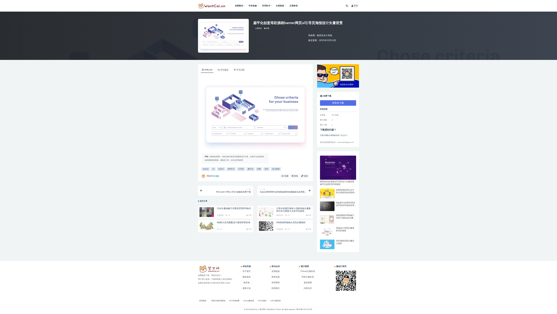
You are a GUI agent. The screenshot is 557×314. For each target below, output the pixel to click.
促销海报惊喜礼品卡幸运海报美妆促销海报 (345, 192)
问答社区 (308, 288)
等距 (266, 169)
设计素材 (276, 169)
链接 (305, 176)
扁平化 (250, 169)
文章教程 (293, 6)
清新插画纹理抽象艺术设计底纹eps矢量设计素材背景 (345, 218)
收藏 (286, 176)
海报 (295, 176)
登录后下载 (338, 103)
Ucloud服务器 (248, 301)
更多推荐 (308, 283)
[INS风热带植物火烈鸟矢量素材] (266, 226)
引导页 (241, 169)
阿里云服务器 (308, 277)
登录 (356, 6)
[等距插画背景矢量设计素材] (327, 244)
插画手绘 (279, 215)
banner (206, 169)
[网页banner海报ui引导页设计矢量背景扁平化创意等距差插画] (338, 168)
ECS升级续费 (234, 301)
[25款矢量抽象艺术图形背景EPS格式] (206, 212)
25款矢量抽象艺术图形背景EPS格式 (234, 208)
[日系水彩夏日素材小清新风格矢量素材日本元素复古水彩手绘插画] (266, 212)
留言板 (247, 283)
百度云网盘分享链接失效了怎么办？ (334, 135)
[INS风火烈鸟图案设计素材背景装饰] (206, 226)
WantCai (213, 176)
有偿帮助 (276, 283)
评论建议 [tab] (224, 70)
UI (213, 169)
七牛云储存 (262, 301)
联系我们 (276, 288)
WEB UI (231, 169)
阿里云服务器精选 (218, 301)
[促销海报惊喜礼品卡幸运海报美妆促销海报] (327, 198)
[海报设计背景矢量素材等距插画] (327, 232)
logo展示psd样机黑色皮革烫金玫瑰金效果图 (345, 205)
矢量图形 (258, 28)
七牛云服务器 (275, 301)
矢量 (259, 169)
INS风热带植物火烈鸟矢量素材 (290, 222)
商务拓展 (276, 277)
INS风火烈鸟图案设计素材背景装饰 (233, 222)
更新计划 (247, 288)
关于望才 (247, 271)
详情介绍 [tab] (208, 70)
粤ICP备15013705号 (304, 309)
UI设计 (221, 169)
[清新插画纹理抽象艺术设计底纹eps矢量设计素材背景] (327, 222)
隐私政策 (247, 277)
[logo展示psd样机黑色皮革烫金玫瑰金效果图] (327, 206)
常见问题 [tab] (240, 70)
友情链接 (276, 271)
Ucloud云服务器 (308, 271)
